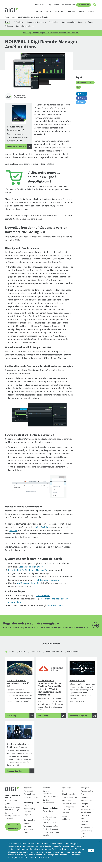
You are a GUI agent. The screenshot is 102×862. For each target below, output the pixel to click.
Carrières (84, 797)
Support (82, 11)
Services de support (50, 829)
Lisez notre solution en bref (31, 566)
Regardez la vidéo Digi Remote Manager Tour (28, 570)
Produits (49, 11)
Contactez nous (43, 595)
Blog (49, 4)
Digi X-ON (27, 814)
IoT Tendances (18, 22)
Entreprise (91, 11)
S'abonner (9, 26)
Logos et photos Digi (69, 797)
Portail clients (48, 811)
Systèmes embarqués (47, 792)
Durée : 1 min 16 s (19, 757)
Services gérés (60, 11)
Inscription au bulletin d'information (13, 826)
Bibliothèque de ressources (68, 808)
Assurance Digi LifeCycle (29, 810)
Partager (83, 94)
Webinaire (35, 651)
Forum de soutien (49, 823)
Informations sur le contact (12, 796)
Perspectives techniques (36, 22)
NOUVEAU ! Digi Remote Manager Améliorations (33, 17)
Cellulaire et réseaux (50, 797)
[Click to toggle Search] (95, 4)
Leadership (85, 815)
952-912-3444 (10, 804)
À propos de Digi (87, 791)
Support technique (50, 808)
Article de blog (73, 651)
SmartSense (28, 829)
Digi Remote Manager (85, 82)
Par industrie (29, 791)
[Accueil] (16, 10)
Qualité (83, 837)
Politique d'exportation (86, 805)
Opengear (27, 823)
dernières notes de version (28, 583)
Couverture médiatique (85, 823)
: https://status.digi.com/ (48, 580)
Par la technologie (31, 797)
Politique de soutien (50, 826)
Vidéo (22, 651)
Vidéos (64, 816)
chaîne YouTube (41, 527)
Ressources (72, 11)
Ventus (26, 833)
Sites (83, 818)
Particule (27, 826)
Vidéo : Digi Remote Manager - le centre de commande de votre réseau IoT (51, 32)
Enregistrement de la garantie (51, 833)
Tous (11, 651)
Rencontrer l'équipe (85, 22)
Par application (29, 794)
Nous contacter (83, 4)
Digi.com (13, 530)
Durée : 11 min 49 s (82, 698)
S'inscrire (56, 4)
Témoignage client (53, 651)
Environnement (86, 800)
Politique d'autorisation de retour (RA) (49, 817)
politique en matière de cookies (57, 852)
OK (91, 850)
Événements (66, 800)
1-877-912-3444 (11, 800)
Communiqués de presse (87, 832)
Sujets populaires (68, 22)
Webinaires (66, 819)
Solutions (39, 11)
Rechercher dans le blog (25, 26)
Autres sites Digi (87, 827)
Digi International (20, 95)
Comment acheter (68, 4)
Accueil (7, 17)
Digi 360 (27, 805)
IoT (78, 87)
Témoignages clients (69, 794)
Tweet (82, 102)
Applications (53, 22)
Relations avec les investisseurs (87, 810)
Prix (82, 794)
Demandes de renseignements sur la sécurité (12, 816)
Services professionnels (48, 801)
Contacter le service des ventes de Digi (12, 808)
